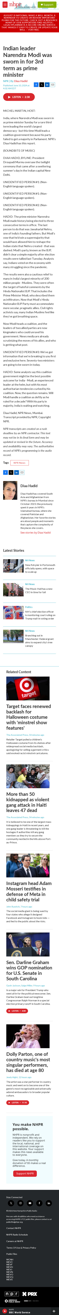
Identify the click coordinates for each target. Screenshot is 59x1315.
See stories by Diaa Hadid (35, 532)
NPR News (19, 462)
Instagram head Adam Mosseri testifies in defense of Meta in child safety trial (29, 891)
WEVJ (9, 1269)
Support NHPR (25, 1173)
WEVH (9, 1267)
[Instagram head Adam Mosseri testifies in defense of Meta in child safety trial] (28, 865)
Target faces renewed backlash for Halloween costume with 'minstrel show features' (28, 717)
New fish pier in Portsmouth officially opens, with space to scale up (40, 568)
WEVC (9, 1262)
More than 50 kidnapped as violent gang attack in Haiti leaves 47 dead (27, 802)
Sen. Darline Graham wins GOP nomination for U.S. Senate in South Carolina (29, 970)
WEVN (9, 1272)
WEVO (9, 1274)
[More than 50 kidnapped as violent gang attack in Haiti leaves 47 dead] (28, 776)
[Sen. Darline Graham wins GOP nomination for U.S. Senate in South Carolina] (28, 944)
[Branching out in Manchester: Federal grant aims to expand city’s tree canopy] (13, 636)
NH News (30, 560)
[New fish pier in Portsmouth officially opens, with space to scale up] (13, 566)
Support (48, 4)
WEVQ (9, 1277)
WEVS (9, 1279)
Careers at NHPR (14, 1241)
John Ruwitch (13, 906)
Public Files (11, 1254)
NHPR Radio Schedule (17, 1234)
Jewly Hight (12, 1077)
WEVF (9, 1264)
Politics (28, 607)
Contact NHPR (13, 1228)
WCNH (9, 1259)
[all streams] (55, 1311)
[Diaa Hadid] (10, 490)
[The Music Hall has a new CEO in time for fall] (13, 589)
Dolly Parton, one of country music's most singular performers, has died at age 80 (28, 1062)
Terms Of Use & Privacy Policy (21, 1248)
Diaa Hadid (21, 81)
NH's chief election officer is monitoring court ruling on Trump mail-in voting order (40, 615)
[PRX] (29, 1294)
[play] (5, 1311)
